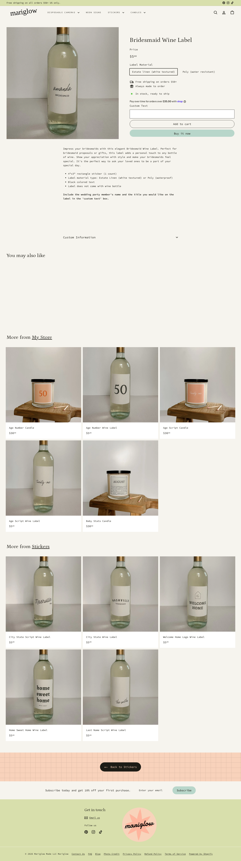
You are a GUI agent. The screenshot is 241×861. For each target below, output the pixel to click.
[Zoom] (63, 83)
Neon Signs (93, 12)
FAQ (90, 853)
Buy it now (182, 133)
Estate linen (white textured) (153, 71)
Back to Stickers (123, 767)
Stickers (115, 12)
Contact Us (78, 853)
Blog (97, 853)
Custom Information (79, 237)
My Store (42, 337)
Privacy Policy (132, 853)
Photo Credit (112, 853)
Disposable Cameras (62, 12)
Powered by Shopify (201, 853)
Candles (137, 12)
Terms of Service (175, 853)
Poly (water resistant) (199, 71)
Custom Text (139, 105)
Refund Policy (152, 853)
